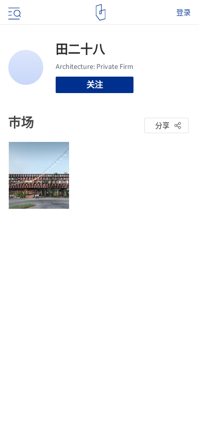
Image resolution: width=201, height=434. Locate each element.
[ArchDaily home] (101, 12)
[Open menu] (13, 12)
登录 (183, 12)
